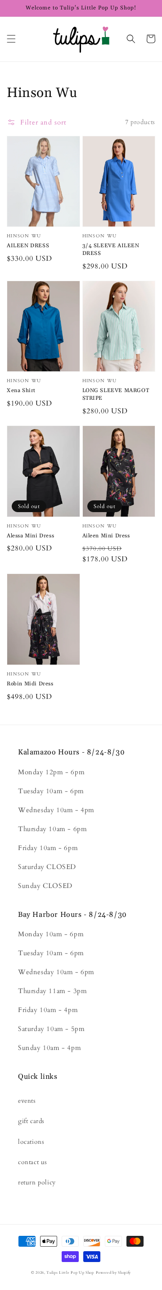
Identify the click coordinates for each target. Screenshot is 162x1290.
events (27, 1100)
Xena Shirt (21, 390)
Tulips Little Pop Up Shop (70, 1272)
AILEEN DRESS (28, 245)
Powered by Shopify (113, 1272)
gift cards (31, 1121)
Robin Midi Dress (30, 683)
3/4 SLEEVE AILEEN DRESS (111, 249)
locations (31, 1141)
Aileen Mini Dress (106, 535)
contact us (32, 1162)
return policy (37, 1182)
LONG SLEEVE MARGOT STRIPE (115, 394)
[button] (11, 39)
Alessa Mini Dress (30, 535)
